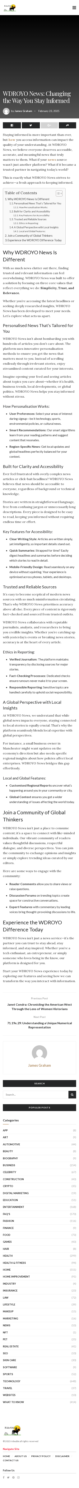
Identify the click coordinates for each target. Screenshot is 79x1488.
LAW (5, 1297)
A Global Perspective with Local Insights (36, 227)
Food (6, 1234)
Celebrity (9, 1172)
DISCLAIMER (62, 1456)
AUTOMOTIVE (11, 1144)
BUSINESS (9, 1165)
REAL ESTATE (11, 1346)
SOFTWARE (10, 1367)
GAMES (7, 1241)
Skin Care (9, 1360)
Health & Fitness (14, 1262)
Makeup (8, 1311)
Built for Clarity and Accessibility (32, 211)
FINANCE (8, 1228)
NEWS (6, 1325)
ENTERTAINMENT (13, 1206)
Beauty (8, 1151)
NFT (5, 1332)
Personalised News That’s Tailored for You (37, 203)
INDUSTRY (9, 1283)
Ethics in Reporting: (28, 223)
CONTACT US (10, 1460)
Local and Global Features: (32, 231)
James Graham (23, 111)
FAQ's (6, 1214)
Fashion (8, 1220)
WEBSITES (9, 1395)
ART (5, 1137)
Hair (6, 1248)
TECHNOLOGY (11, 1381)
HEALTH (8, 1255)
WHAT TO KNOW (13, 1402)
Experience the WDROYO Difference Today (35, 240)
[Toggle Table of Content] (57, 193)
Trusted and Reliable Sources (30, 219)
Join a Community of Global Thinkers (30, 235)
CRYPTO (8, 1186)
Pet (5, 1339)
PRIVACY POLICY (41, 1456)
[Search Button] (72, 1094)
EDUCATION (10, 1200)
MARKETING (10, 1318)
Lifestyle (9, 1304)
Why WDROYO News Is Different (28, 199)
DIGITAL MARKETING (16, 1193)
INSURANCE (10, 1290)
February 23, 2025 (48, 111)
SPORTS (8, 1374)
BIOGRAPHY (10, 1158)
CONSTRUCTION (13, 1179)
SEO (5, 1353)
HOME (7, 1269)
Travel (7, 1388)
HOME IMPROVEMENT (16, 1276)
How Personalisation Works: (33, 207)
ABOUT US (21, 1456)
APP (5, 1130)
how (11, 140)
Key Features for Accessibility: (34, 215)
